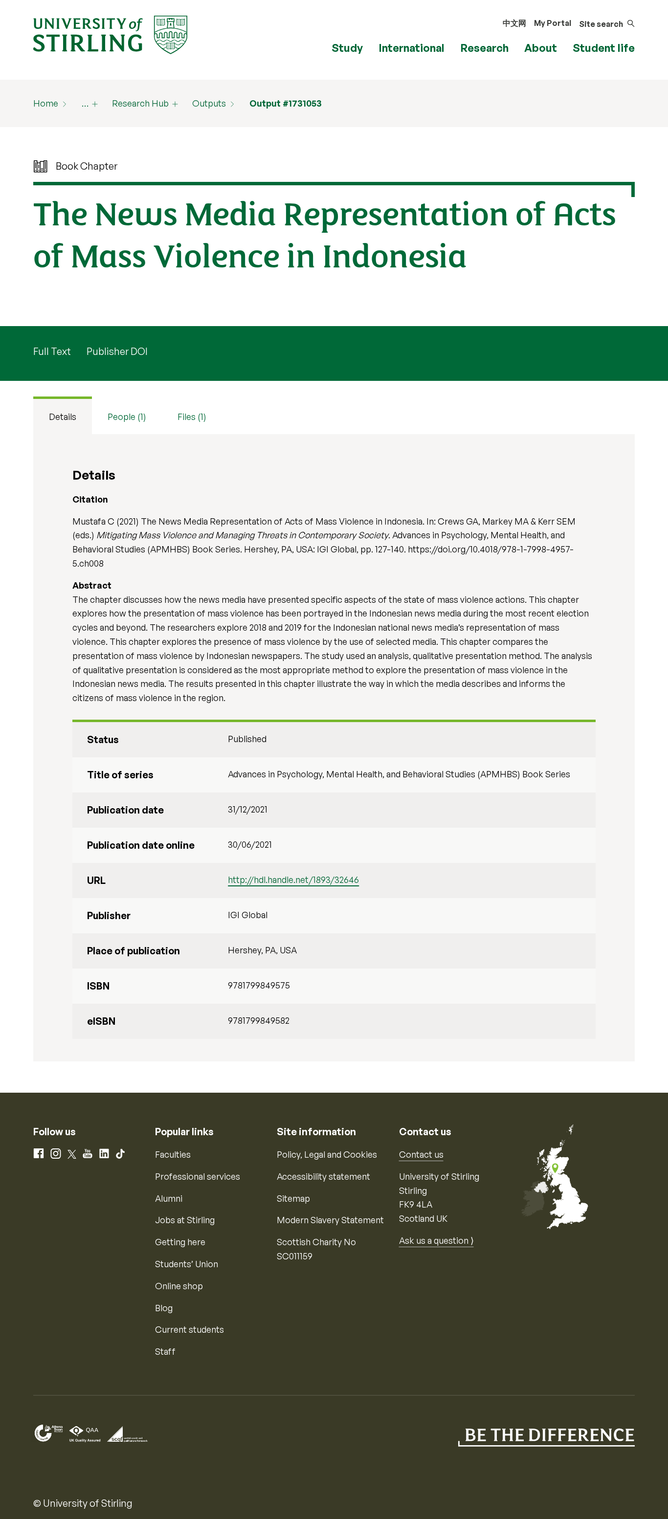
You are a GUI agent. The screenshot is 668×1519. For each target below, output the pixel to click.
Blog (164, 1307)
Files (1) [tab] (192, 416)
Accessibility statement (323, 1176)
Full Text (52, 351)
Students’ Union (186, 1263)
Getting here (180, 1241)
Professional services (197, 1176)
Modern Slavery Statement (330, 1219)
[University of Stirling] (110, 33)
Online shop (179, 1285)
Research (484, 47)
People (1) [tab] (127, 416)
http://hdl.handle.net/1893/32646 (293, 879)
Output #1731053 (285, 103)
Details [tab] (62, 416)
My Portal (552, 23)
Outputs (209, 103)
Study (347, 47)
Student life (604, 47)
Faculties (173, 1154)
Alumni (168, 1198)
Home (45, 103)
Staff (165, 1351)
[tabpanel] (333, 747)
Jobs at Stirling (185, 1219)
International (412, 47)
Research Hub (140, 103)
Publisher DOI (117, 351)
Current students (189, 1329)
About (540, 47)
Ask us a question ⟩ (436, 1240)
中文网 (514, 23)
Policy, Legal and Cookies (327, 1154)
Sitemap (293, 1198)
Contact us (421, 1154)
